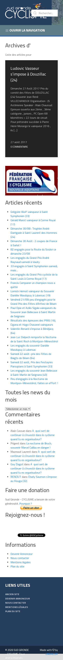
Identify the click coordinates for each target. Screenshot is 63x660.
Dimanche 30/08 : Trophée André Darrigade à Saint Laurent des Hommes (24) (33, 232)
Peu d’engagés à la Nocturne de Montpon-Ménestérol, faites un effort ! (34, 381)
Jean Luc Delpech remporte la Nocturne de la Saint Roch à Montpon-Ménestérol (34, 339)
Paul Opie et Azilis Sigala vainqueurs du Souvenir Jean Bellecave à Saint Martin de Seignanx (33, 312)
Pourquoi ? (25, 503)
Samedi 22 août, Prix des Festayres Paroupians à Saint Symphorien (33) (31, 364)
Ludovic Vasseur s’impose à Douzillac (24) (28, 74)
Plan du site (17, 566)
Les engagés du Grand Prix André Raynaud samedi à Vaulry (29, 260)
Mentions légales (20, 562)
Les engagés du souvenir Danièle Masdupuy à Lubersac (29, 347)
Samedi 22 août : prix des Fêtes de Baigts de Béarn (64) (30, 356)
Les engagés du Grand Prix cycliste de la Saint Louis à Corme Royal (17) (33, 276)
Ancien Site (12, 594)
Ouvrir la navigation (27, 30)
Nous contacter (19, 558)
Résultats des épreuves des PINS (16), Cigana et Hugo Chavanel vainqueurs (33, 322)
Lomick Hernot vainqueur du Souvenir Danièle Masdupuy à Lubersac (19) (32, 293)
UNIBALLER (52, 654)
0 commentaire (19, 146)
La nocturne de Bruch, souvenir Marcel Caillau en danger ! (31, 445)
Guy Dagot (16, 464)
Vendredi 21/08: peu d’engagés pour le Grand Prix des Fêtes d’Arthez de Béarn (33, 301)
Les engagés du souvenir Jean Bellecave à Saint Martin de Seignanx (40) (33, 372)
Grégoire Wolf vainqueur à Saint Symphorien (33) (29, 214)
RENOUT (15, 477)
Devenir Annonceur (21, 554)
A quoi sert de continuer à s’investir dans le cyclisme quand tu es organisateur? (32, 435)
